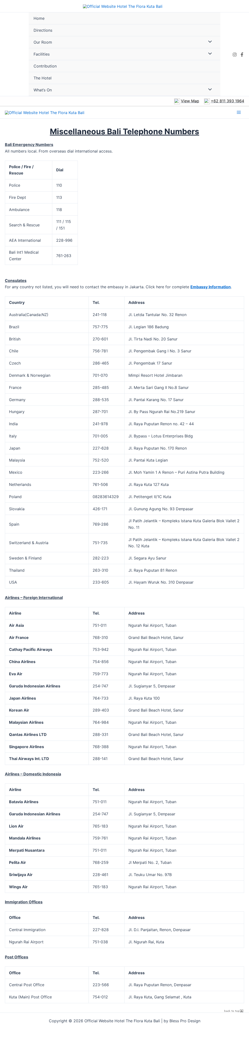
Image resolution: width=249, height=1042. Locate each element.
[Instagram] (234, 54)
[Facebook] (242, 54)
